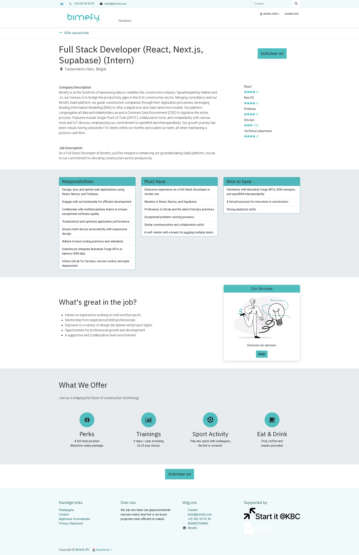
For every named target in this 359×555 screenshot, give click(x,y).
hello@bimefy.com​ (116, 3)
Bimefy (192, 528)
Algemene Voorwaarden (74, 519)
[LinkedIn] (62, 4)
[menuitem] (125, 21)
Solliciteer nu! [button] (272, 53)
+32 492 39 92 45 (84, 3)
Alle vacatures (76, 32)
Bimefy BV (82, 549)
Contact (64, 514)
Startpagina (66, 510)
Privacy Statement (71, 523)
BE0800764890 (198, 523)
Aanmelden (291, 14)
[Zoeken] (296, 3)
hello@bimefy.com (200, 514)
